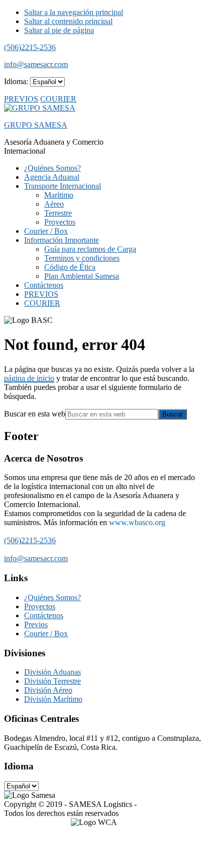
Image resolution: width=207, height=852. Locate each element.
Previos (36, 624)
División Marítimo (53, 699)
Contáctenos (43, 615)
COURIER (58, 99)
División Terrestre (52, 681)
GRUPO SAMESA (35, 125)
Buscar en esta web (34, 413)
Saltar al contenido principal (68, 21)
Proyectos (39, 606)
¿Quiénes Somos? (52, 597)
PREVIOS (21, 99)
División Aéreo (48, 690)
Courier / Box (46, 633)
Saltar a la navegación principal (73, 12)
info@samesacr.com (36, 64)
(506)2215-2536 (30, 47)
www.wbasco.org (137, 522)
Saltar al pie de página (59, 30)
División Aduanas (52, 672)
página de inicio (29, 378)
